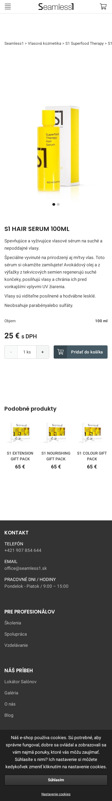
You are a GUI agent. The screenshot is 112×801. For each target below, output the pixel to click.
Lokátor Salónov (20, 681)
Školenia (12, 622)
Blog (9, 715)
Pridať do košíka (87, 352)
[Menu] (7, 6)
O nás (10, 704)
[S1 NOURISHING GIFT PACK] (56, 434)
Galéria (11, 692)
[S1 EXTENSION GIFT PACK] (20, 434)
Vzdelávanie (16, 645)
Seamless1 (23, 5)
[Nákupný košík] (102, 6)
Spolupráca (15, 634)
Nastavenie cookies (56, 794)
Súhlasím (56, 780)
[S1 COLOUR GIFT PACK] (91, 434)
